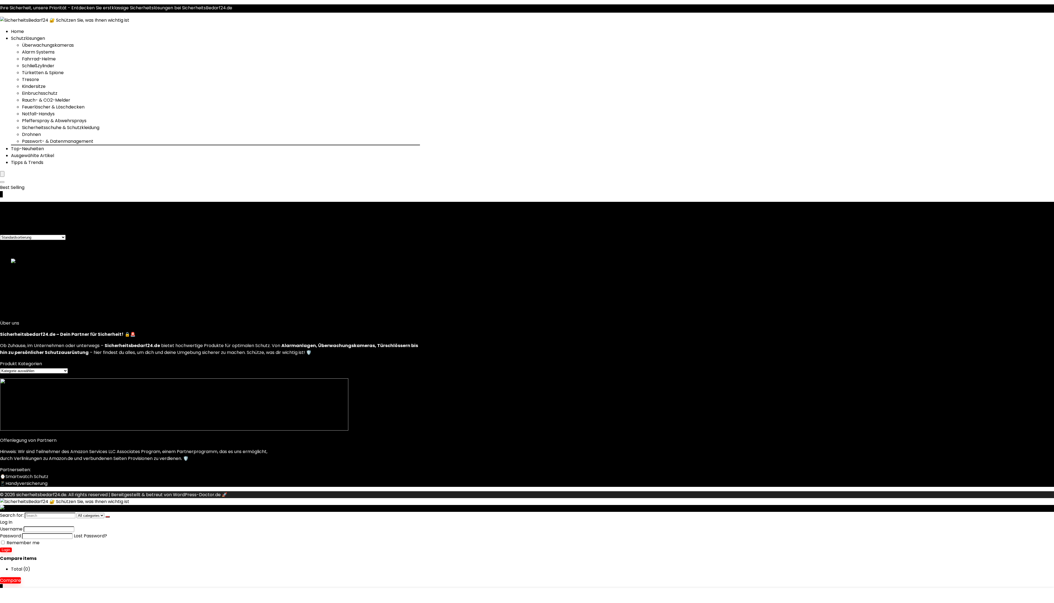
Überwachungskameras (48, 45)
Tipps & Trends (27, 162)
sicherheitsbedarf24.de (41, 495)
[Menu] (2, 174)
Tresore (30, 79)
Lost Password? (90, 536)
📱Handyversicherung (23, 483)
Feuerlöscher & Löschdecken (53, 107)
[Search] (2, 182)
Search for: (12, 515)
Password (10, 536)
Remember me (22, 543)
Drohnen (31, 134)
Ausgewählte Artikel (32, 155)
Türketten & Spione (43, 72)
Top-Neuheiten (27, 149)
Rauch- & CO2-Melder (46, 100)
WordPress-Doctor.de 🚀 (200, 495)
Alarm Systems (38, 52)
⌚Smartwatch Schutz (24, 476)
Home (17, 31)
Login (6, 550)
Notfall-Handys (38, 114)
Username (11, 529)
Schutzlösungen (28, 38)
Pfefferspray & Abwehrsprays (54, 121)
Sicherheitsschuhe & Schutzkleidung (60, 127)
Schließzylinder (38, 66)
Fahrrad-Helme (39, 59)
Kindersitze (34, 86)
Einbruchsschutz (39, 93)
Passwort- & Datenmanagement (57, 141)
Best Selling (12, 187)
